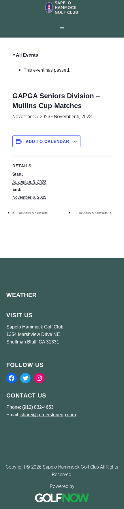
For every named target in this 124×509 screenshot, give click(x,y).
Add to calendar (47, 141)
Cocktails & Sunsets (32, 213)
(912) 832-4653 (38, 407)
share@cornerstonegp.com (48, 414)
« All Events (25, 55)
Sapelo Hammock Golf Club (62, 11)
